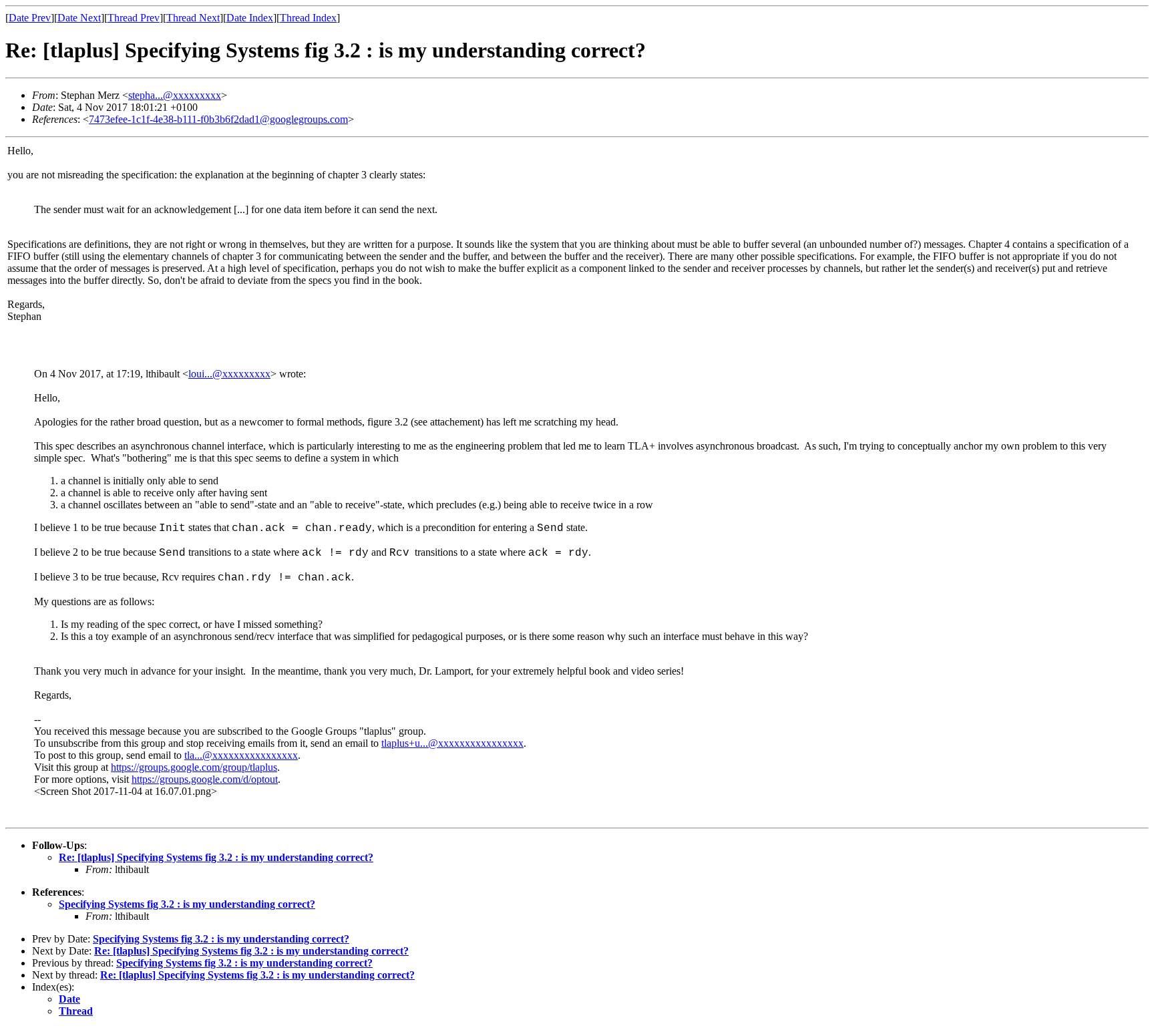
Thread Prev (134, 17)
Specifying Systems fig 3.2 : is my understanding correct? (187, 904)
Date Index (249, 17)
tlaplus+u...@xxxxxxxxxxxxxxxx (452, 743)
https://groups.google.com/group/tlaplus (194, 767)
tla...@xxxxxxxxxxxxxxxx (241, 755)
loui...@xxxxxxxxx (229, 373)
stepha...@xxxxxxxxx (174, 95)
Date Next (79, 17)
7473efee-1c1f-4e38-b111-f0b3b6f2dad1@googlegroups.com (218, 119)
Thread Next (193, 17)
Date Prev (30, 17)
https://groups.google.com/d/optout (205, 779)
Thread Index (308, 17)
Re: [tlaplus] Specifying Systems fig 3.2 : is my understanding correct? (216, 857)
